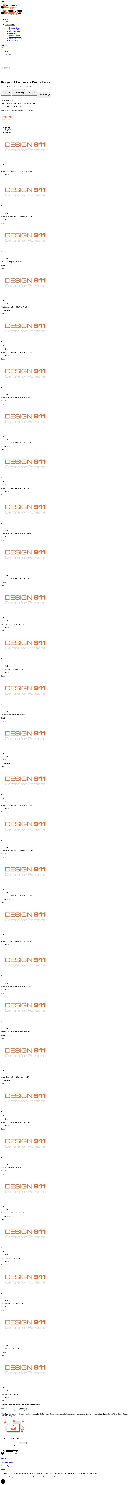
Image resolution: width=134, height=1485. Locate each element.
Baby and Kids (13, 33)
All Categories (13, 40)
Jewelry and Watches (15, 38)
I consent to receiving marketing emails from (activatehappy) (19, 1410)
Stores (7, 21)
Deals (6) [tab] (7, 131)
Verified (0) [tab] (8, 132)
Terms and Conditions (7, 1462)
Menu (3, 45)
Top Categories (9, 24)
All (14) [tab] (7, 127)
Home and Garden (14, 31)
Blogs (6, 19)
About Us (3, 1458)
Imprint (3, 1469)
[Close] (1, 16)
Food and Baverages (15, 37)
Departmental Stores (15, 30)
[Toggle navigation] (3, 2)
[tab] (6, 93)
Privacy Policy (5, 1466)
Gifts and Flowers (14, 35)
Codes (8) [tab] (8, 129)
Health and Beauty (14, 28)
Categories (8, 54)
